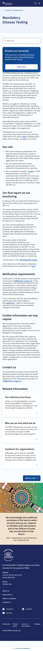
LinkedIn (29, 609)
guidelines (11, 303)
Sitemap (37, 624)
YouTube (9, 613)
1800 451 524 (7, 584)
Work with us (8, 595)
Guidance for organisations (14, 10)
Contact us (7, 602)
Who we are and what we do (20, 423)
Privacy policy (15, 625)
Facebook (9, 609)
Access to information (26, 625)
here (24, 136)
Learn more (21, 66)
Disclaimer (6, 624)
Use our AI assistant (23, 648)
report (31, 171)
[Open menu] (39, 3)
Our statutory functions (18, 397)
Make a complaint (9, 598)
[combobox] (21, 41)
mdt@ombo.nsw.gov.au (23, 281)
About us (6, 591)
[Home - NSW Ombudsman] (7, 3)
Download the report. (29, 260)
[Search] (35, 3)
